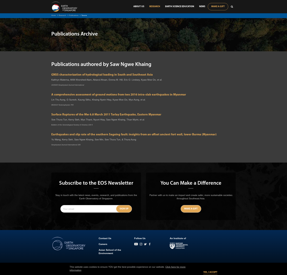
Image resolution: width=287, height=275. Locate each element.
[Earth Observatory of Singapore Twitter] (145, 244)
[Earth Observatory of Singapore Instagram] (141, 244)
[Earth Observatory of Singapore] (64, 7)
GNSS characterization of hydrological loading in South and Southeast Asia (102, 74)
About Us (138, 6)
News (202, 6)
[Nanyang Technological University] (179, 245)
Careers (103, 244)
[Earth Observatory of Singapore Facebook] (149, 244)
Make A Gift (218, 6)
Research (154, 6)
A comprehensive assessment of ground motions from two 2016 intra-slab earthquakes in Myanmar (118, 94)
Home (53, 15)
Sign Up (124, 209)
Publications (73, 15)
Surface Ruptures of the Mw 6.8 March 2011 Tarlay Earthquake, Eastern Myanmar (106, 114)
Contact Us (105, 238)
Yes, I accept (210, 272)
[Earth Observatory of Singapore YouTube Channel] (136, 244)
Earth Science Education (179, 6)
